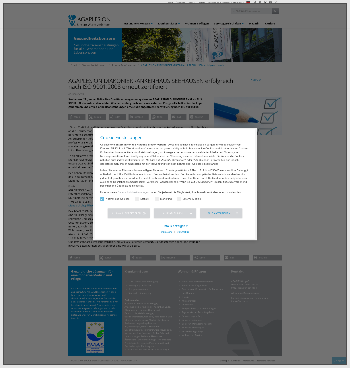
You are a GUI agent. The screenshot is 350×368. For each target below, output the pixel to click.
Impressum (166, 232)
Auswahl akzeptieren (126, 213)
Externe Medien (192, 198)
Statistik (144, 198)
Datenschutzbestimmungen (133, 192)
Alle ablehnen (173, 213)
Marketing (166, 198)
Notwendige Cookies (117, 198)
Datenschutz (183, 232)
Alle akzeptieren (219, 213)
